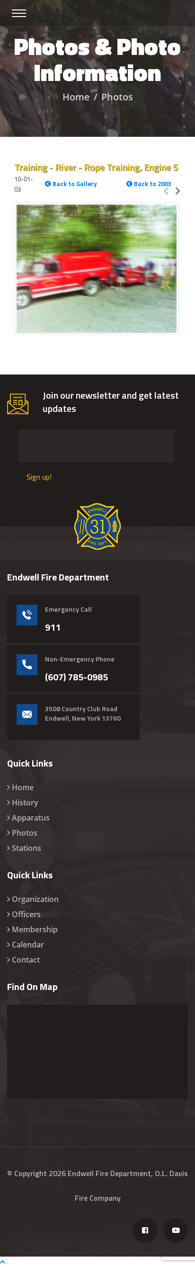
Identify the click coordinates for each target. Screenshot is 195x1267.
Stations (26, 848)
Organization (35, 899)
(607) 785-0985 (76, 677)
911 (53, 627)
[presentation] (166, 190)
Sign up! (39, 476)
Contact (26, 960)
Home (76, 96)
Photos (24, 833)
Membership (35, 929)
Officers (26, 914)
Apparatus (31, 817)
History (25, 802)
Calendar (28, 944)
